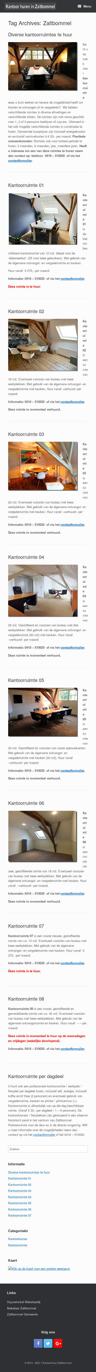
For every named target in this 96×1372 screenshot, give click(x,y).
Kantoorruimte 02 (26, 311)
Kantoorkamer (17, 1239)
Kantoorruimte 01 (26, 185)
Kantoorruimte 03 (26, 434)
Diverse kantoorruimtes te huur (40, 34)
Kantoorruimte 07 (26, 925)
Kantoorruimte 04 (26, 556)
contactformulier (20, 160)
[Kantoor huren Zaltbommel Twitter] (48, 1343)
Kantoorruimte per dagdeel (35, 1076)
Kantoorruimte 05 (26, 680)
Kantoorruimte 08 (26, 998)
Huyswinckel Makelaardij (23, 1302)
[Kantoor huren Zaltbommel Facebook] (38, 1343)
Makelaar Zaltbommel (21, 1308)
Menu (87, 6)
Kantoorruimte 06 (26, 802)
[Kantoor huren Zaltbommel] (30, 6)
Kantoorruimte (17, 1245)
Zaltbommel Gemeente (22, 1314)
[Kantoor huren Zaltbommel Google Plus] (57, 1343)
